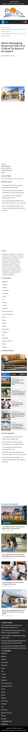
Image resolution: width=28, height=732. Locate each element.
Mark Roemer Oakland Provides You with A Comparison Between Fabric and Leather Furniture (13, 367)
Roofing (5, 274)
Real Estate (6, 271)
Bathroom (13, 254)
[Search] (23, 22)
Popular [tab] (13, 374)
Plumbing (14, 269)
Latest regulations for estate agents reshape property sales (17, 404)
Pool (19, 269)
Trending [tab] (22, 374)
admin (4, 55)
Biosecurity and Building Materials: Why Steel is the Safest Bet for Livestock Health (13, 612)
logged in (10, 178)
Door (4, 259)
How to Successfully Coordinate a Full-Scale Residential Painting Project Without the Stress (13, 208)
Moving (11, 267)
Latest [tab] (4, 374)
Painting (17, 267)
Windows (11, 274)
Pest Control (6, 269)
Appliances (5, 254)
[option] (14, 361)
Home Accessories (15, 262)
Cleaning (20, 254)
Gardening (5, 262)
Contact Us (4, 724)
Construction (6, 257)
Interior (17, 264)
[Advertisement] (14, 71)
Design (4, 3)
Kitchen (15, 3)
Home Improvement (8, 264)
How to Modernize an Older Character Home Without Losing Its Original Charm (19, 393)
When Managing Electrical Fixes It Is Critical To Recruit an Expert (6, 168)
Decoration (21, 3)
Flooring (10, 259)
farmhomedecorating (7, 730)
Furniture (9, 3)
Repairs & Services (15, 271)
